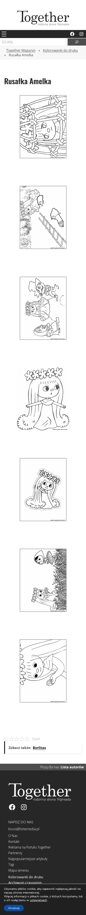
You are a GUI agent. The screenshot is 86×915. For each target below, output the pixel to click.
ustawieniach (38, 900)
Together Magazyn (20, 50)
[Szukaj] (77, 42)
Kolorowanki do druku (60, 50)
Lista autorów (72, 767)
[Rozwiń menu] (4, 34)
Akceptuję (14, 908)
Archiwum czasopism (25, 882)
